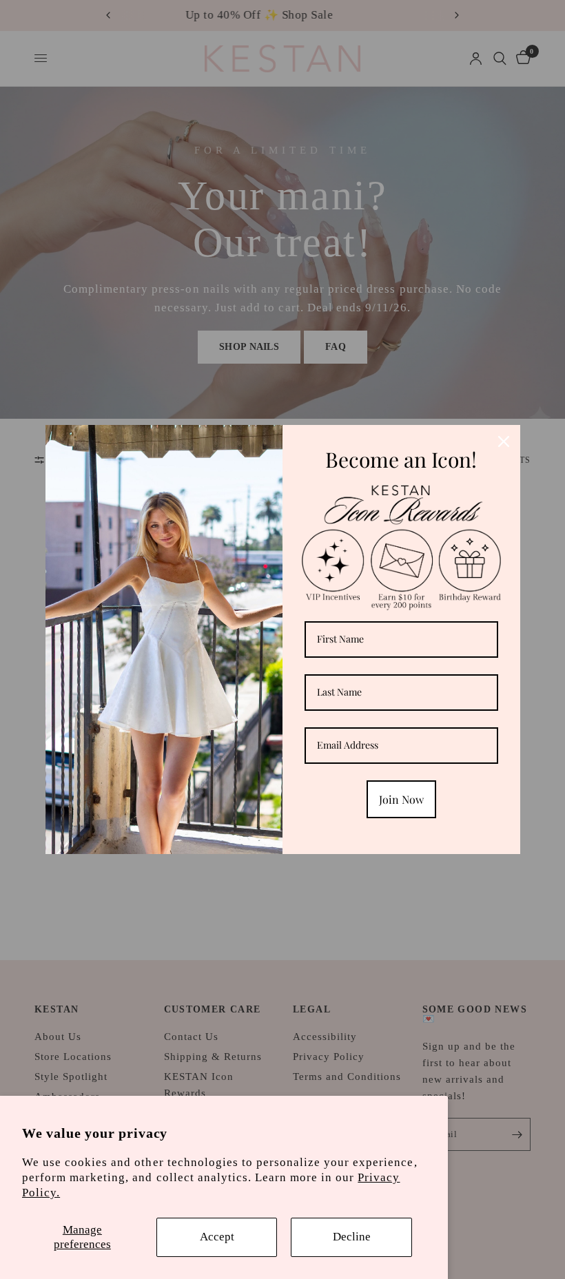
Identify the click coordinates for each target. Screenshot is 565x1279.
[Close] (503, 441)
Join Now (401, 799)
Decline (352, 1236)
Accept (217, 1236)
